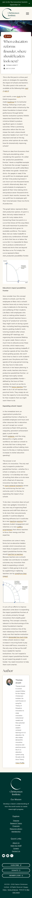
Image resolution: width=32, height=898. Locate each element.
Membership (16, 832)
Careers (16, 848)
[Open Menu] (27, 13)
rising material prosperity (14, 486)
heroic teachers (17, 387)
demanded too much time (18, 637)
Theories (16, 821)
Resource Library (16, 829)
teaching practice (16, 521)
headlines (10, 102)
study (19, 96)
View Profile (20, 763)
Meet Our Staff (16, 846)
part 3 (6, 91)
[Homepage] (10, 13)
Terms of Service (13, 890)
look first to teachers (15, 554)
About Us (16, 843)
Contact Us (16, 851)
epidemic (11, 436)
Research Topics (16, 823)
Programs (16, 826)
